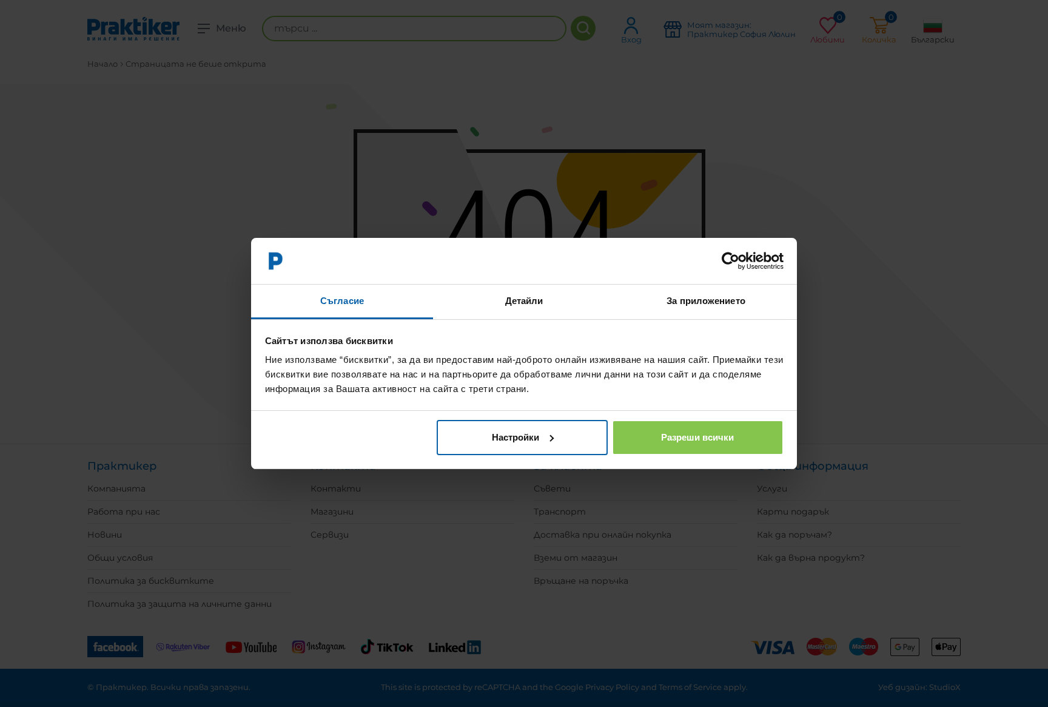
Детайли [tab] (524, 301)
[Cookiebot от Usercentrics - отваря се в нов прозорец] (730, 261)
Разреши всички (697, 437)
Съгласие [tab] (342, 301)
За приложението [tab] (706, 301)
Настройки (515, 437)
